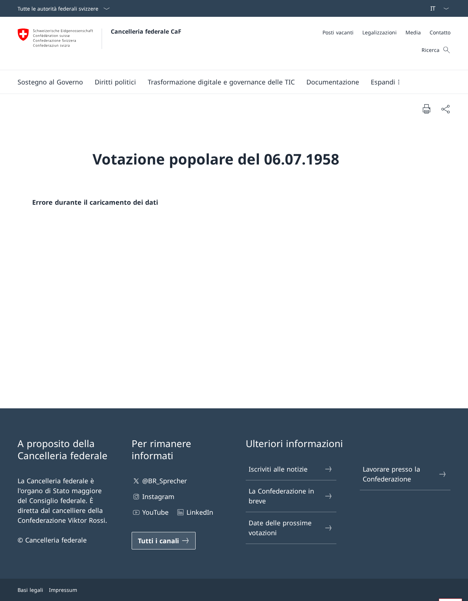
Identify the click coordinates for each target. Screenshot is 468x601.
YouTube (155, 512)
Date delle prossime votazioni (280, 527)
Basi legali (30, 589)
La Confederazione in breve (281, 496)
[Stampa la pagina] (426, 108)
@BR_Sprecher (164, 480)
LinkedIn (199, 512)
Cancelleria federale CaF (146, 31)
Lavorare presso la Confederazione (391, 474)
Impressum (63, 589)
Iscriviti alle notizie (278, 469)
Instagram (158, 496)
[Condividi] (445, 109)
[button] (50, 82)
